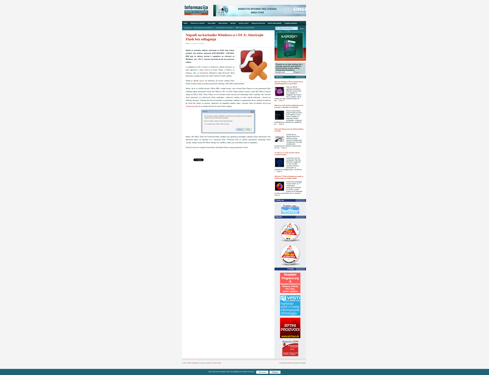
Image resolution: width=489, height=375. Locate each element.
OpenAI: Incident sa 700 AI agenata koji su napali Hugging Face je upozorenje (288, 83)
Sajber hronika (290, 23)
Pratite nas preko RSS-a (246, 28)
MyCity (290, 363)
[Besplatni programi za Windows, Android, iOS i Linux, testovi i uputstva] (290, 292)
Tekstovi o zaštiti (198, 23)
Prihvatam (262, 372)
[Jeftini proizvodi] (290, 337)
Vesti (186, 23)
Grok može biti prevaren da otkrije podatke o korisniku (289, 130)
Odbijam (275, 372)
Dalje (280, 100)
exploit (206, 70)
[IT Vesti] (290, 315)
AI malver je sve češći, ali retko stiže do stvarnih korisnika (287, 154)
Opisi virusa (223, 23)
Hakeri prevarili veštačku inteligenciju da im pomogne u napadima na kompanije (288, 106)
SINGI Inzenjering (192, 363)
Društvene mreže (275, 23)
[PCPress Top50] (290, 241)
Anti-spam (211, 23)
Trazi (301, 28)
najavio (201, 81)
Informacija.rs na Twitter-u (225, 28)
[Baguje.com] (290, 356)
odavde (245, 147)
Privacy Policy (216, 363)
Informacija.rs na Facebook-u (203, 28)
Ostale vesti (244, 23)
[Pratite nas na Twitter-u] (290, 213)
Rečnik (233, 23)
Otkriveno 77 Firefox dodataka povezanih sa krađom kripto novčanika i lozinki (288, 177)
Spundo (303, 363)
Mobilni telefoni (258, 23)
